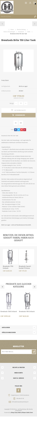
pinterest (21, 129)
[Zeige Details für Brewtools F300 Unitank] (9, 301)
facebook (15, 129)
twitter (18, 129)
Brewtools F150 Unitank (8, 267)
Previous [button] (2, 287)
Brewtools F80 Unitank (27, 311)
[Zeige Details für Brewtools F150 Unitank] (10, 256)
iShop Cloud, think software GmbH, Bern (22, 412)
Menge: (12, 103)
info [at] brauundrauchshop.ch (20, 401)
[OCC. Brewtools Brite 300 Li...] (2, 23)
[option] (9, 305)
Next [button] (35, 287)
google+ (24, 129)
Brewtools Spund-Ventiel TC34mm (25, 267)
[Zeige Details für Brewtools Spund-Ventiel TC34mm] (26, 256)
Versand (21, 98)
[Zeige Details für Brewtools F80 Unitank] (28, 301)
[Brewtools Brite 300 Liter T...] (34, 23)
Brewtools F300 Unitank (8, 311)
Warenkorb (34, 3)
